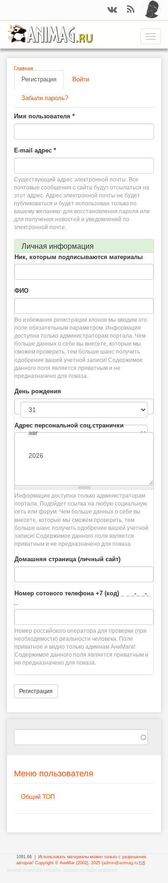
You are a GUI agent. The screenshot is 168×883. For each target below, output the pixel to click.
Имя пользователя (44, 116)
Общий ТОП (38, 796)
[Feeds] (130, 10)
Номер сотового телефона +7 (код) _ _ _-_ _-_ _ (82, 598)
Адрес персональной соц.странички (69, 425)
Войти (80, 79)
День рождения (37, 391)
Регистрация (42, 82)
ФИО (21, 290)
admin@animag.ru (123, 863)
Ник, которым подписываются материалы (78, 257)
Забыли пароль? (44, 97)
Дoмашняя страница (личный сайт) (67, 559)
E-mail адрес (35, 150)
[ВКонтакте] (112, 10)
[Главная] (50, 33)
